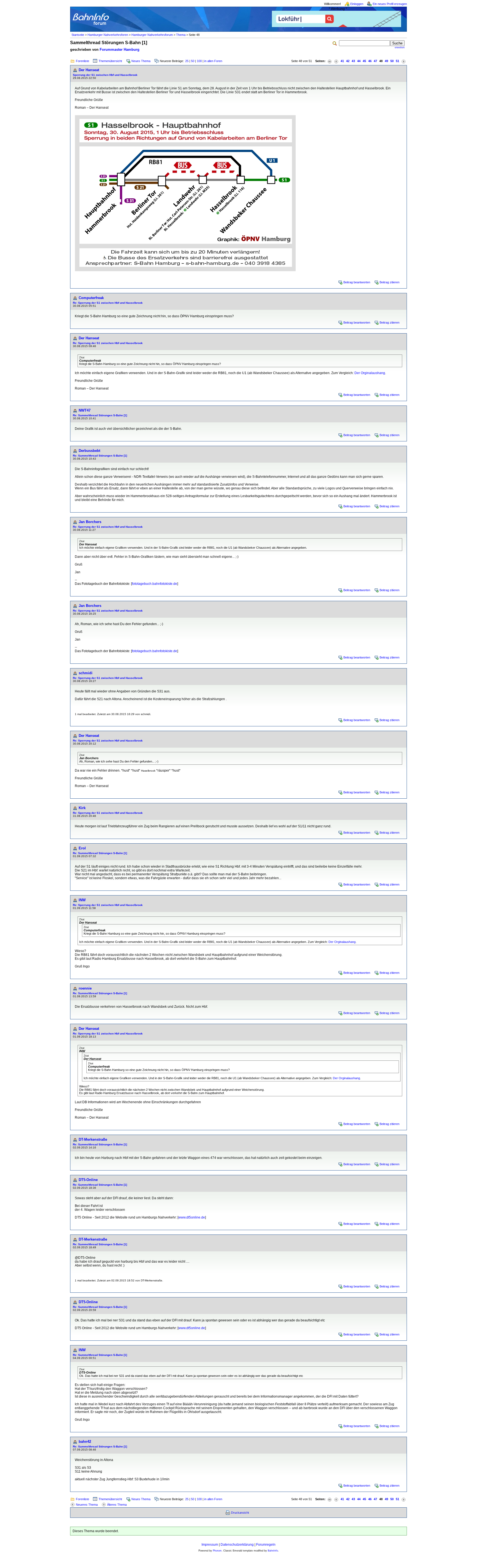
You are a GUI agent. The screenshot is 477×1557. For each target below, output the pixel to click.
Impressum (210, 1545)
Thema (181, 34)
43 (353, 61)
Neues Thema (140, 61)
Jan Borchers (90, 522)
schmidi (85, 673)
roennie (85, 988)
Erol (82, 848)
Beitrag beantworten (356, 282)
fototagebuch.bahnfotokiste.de (154, 584)
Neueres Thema (87, 1504)
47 (375, 61)
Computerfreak (91, 298)
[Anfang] (329, 61)
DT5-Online (88, 1180)
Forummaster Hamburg (119, 49)
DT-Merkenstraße (93, 1139)
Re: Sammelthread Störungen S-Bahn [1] (100, 415)
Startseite (77, 34)
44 (359, 61)
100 (199, 61)
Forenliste (82, 61)
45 (364, 61)
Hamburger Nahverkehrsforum (152, 34)
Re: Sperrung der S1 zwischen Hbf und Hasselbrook (108, 302)
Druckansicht (240, 1512)
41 (342, 61)
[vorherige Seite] (336, 61)
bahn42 (85, 1441)
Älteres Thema (117, 1504)
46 (370, 61)
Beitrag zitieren (389, 282)
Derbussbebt (89, 451)
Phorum (217, 1550)
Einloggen (356, 4)
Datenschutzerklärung (237, 1545)
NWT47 (85, 410)
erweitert (400, 47)
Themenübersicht (110, 61)
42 (347, 61)
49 (386, 61)
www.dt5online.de (191, 1217)
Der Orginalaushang (369, 373)
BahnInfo (273, 1550)
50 (192, 61)
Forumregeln (265, 1545)
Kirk (82, 808)
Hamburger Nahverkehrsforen (108, 34)
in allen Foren (213, 61)
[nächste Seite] (403, 61)
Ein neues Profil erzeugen (390, 4)
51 (397, 61)
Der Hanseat (89, 70)
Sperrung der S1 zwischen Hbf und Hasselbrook (105, 74)
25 (187, 61)
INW (82, 900)
